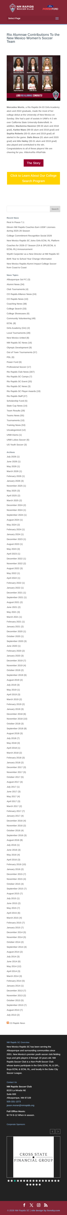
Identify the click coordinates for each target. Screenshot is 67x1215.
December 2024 (15, 505)
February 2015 (14, 922)
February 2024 (14, 529)
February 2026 (14, 476)
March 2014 (13, 976)
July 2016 (11, 845)
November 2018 (15, 718)
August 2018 (13, 733)
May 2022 (12, 573)
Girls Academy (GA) (16, 328)
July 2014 (11, 956)
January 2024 (13, 534)
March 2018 (13, 752)
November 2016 (15, 825)
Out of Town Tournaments (19, 352)
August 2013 (13, 1010)
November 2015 (15, 879)
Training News (14, 425)
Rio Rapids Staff (15, 396)
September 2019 (15, 675)
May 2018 (12, 743)
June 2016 (12, 850)
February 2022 (14, 583)
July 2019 (11, 685)
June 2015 (12, 903)
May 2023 (12, 549)
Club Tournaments (16, 289)
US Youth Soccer (15, 444)
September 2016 (15, 835)
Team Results (13, 410)
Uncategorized (14, 430)
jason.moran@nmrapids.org (20, 1105)
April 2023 (12, 553)
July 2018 (11, 738)
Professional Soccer (16, 367)
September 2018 (15, 728)
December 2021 (15, 592)
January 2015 (13, 927)
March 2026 (13, 471)
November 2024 (15, 510)
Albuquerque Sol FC (17, 279)
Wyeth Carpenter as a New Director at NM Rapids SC (33, 254)
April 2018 (12, 748)
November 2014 (15, 937)
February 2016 (14, 864)
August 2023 (13, 544)
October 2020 (13, 636)
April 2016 (12, 859)
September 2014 (15, 947)
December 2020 (15, 631)
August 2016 (13, 840)
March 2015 (13, 917)
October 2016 (13, 830)
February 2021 (14, 621)
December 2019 (15, 660)
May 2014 (12, 966)
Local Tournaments (16, 333)
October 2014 (13, 942)
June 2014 (12, 961)
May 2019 (12, 689)
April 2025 (12, 495)
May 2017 (12, 796)
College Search (14, 308)
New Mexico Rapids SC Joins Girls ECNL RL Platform (33, 240)
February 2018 (14, 757)
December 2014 (15, 932)
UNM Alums (12, 435)
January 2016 (13, 869)
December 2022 (15, 558)
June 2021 (12, 607)
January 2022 (13, 587)
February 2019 (14, 704)
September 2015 (15, 888)
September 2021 (15, 597)
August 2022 (13, 568)
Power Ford (12, 362)
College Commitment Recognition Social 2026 (29, 235)
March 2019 (13, 699)
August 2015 (13, 893)
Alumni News (13, 284)
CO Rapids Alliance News (19, 294)
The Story (33, 163)
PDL (9, 357)
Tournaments (13, 420)
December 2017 (15, 767)
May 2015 (12, 908)
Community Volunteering (19, 318)
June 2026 (12, 461)
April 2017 (12, 801)
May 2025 (12, 490)
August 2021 (13, 602)
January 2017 (13, 816)
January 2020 (13, 655)
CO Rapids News (15, 299)
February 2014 (14, 981)
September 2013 (15, 1005)
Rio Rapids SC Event (17, 381)
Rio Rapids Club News (18, 372)
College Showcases (16, 313)
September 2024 (15, 515)
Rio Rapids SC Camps (18, 376)
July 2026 (11, 456)
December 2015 (15, 874)
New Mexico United (16, 337)
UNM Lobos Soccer (16, 439)
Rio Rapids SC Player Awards (21, 391)
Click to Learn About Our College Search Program (33, 178)
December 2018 (15, 714)
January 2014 (13, 985)
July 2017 (11, 787)
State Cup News (15, 405)
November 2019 (15, 665)
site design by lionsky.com (45, 1210)
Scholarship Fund (15, 401)
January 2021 (13, 626)
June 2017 (12, 791)
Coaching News (14, 303)
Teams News (13, 415)
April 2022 (12, 578)
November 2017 (15, 772)
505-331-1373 (14, 1101)
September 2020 (15, 641)
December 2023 (15, 539)
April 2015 (12, 913)
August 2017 (13, 782)
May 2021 (12, 612)
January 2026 (13, 481)
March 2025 (13, 500)
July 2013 (11, 1015)
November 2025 (15, 485)
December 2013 (15, 990)
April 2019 (12, 694)
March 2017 (13, 806)
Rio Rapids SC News (17, 386)
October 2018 (13, 723)
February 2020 (14, 651)
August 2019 (13, 680)
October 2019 (13, 670)
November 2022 (15, 563)
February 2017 (14, 811)
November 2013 (15, 995)
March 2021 (13, 617)
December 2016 (15, 820)
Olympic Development (17, 347)
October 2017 (13, 777)
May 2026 (12, 466)
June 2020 (12, 646)
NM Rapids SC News (17, 342)
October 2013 (13, 1000)
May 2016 (12, 854)
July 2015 (11, 898)
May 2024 (12, 524)
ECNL (9, 323)
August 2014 (13, 952)
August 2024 (13, 520)
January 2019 (13, 709)
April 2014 (12, 971)
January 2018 (13, 762)
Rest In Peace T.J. (16, 222)
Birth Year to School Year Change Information (29, 259)
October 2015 (13, 884)
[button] (58, 1131)
